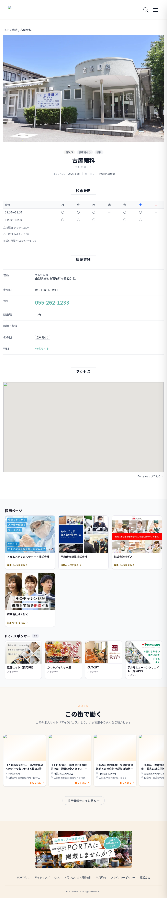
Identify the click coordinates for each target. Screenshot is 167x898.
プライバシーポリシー (123, 877)
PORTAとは (23, 877)
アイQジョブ (69, 722)
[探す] (146, 10)
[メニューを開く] (155, 10)
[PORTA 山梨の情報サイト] (21, 10)
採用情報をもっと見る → (84, 801)
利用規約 (101, 877)
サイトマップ (42, 877)
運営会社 (145, 877)
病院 (15, 30)
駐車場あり (85, 152)
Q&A (56, 877)
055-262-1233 (52, 302)
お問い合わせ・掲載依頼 (77, 877)
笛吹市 (69, 152)
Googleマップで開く (148, 476)
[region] (83, 88)
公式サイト (42, 349)
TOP (6, 30)
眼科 (99, 152)
